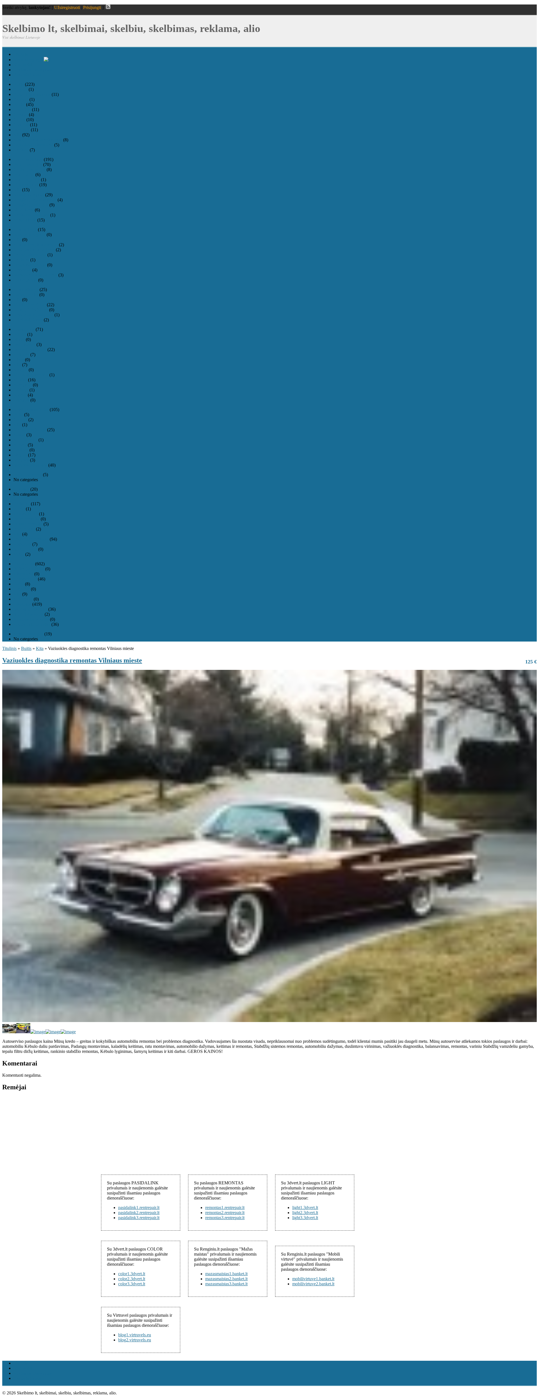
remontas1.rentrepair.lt (225, 1207)
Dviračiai (21, 589)
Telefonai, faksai (28, 319)
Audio (19, 508)
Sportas (20, 395)
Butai (18, 414)
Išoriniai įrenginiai (29, 234)
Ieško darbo (23, 174)
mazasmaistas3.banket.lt (226, 1283)
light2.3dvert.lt (305, 1212)
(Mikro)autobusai (28, 568)
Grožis (19, 119)
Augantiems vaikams (32, 94)
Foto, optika (24, 529)
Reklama (21, 489)
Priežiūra (21, 259)
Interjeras (21, 129)
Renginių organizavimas (34, 199)
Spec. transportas (28, 614)
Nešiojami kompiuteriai (34, 249)
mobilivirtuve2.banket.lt (313, 1283)
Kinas (18, 359)
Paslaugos (22, 604)
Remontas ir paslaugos (33, 314)
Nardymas (22, 384)
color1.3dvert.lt (131, 1273)
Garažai (20, 419)
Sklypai (20, 455)
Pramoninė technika (31, 539)
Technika (21, 503)
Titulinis (20, 54)
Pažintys (20, 390)
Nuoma (20, 444)
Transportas (23, 563)
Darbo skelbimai (28, 159)
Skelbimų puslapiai (30, 609)
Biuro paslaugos (27, 164)
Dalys (18, 584)
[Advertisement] (44, 1132)
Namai (19, 434)
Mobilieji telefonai (29, 304)
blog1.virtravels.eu (134, 1334)
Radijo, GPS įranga (30, 309)
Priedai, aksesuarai (29, 254)
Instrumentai (24, 344)
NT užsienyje (25, 439)
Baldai (19, 104)
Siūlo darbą (23, 209)
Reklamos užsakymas (32, 69)
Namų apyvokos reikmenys (37, 139)
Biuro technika (26, 518)
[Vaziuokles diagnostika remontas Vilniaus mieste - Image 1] (9, 1031)
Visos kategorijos (28, 59)
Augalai (20, 89)
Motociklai (23, 599)
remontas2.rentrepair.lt (225, 1212)
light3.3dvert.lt (305, 1217)
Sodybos (21, 460)
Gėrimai (20, 114)
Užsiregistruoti (67, 7)
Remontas (22, 269)
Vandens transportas (31, 619)
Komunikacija (25, 289)
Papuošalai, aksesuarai (33, 144)
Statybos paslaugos (30, 465)
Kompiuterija (25, 229)
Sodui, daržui (25, 549)
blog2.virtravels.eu (134, 1339)
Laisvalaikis (24, 329)
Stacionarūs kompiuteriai (35, 275)
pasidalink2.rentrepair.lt (138, 1212)
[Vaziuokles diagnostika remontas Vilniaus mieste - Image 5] (68, 1031)
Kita (17, 134)
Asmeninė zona (27, 74)
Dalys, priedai (25, 294)
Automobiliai (25, 578)
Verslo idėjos (24, 220)
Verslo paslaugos (28, 633)
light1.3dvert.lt (305, 1207)
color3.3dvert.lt (131, 1283)
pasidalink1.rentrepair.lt (138, 1207)
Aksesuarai (23, 573)
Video (18, 554)
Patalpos (20, 450)
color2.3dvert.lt (131, 1278)
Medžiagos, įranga (29, 429)
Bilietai (19, 334)
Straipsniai (22, 64)
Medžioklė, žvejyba (30, 374)
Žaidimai (21, 400)
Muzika (20, 379)
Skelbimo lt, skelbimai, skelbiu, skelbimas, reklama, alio (131, 28)
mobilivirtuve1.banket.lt (313, 1278)
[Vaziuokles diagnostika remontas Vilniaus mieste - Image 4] (53, 1031)
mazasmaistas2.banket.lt (226, 1278)
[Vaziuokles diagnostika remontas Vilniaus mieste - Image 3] (37, 1031)
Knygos (20, 369)
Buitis (18, 84)
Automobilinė (25, 513)
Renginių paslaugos (30, 204)
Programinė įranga (29, 264)
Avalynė (20, 99)
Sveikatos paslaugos (31, 215)
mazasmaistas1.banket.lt (226, 1273)
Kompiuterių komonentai (35, 244)
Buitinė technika (27, 524)
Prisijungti (92, 7)
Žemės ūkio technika (31, 624)
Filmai (19, 339)
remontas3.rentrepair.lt (225, 1217)
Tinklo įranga (25, 280)
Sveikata (21, 149)
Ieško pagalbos (26, 179)
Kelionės (21, 354)
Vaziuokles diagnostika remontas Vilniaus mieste (72, 660)
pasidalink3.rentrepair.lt (138, 1217)
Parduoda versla (27, 474)
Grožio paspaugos (29, 169)
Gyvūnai (21, 124)
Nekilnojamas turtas (31, 409)
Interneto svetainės (29, 349)
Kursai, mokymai (28, 194)
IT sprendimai (25, 184)
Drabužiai (22, 109)
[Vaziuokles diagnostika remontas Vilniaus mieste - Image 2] (23, 1031)
